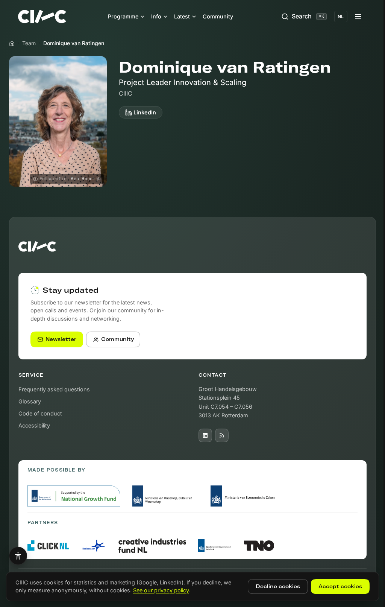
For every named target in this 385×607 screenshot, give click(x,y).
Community (218, 16)
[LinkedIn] (205, 435)
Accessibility (34, 425)
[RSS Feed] (222, 435)
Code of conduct (40, 413)
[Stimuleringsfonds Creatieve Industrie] (152, 545)
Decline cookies (278, 586)
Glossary (29, 401)
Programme (123, 16)
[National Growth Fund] (73, 496)
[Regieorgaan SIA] (93, 545)
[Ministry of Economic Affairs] (244, 496)
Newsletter (60, 339)
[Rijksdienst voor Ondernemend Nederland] (215, 545)
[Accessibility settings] (18, 556)
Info (156, 16)
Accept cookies (340, 586)
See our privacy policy (161, 590)
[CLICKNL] (48, 545)
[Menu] (358, 17)
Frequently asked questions (54, 389)
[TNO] (259, 545)
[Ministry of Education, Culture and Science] (165, 496)
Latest (182, 16)
